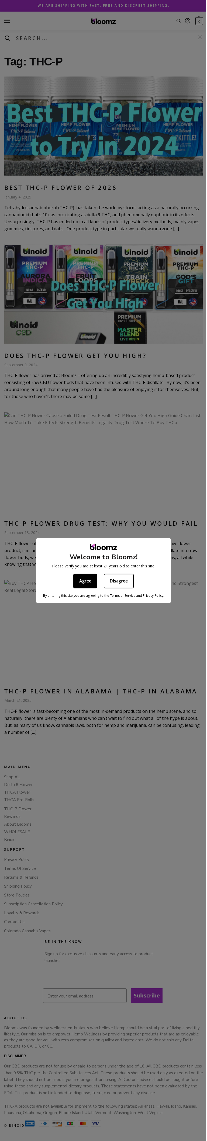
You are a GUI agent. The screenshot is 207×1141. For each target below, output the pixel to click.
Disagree (119, 581)
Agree (85, 581)
